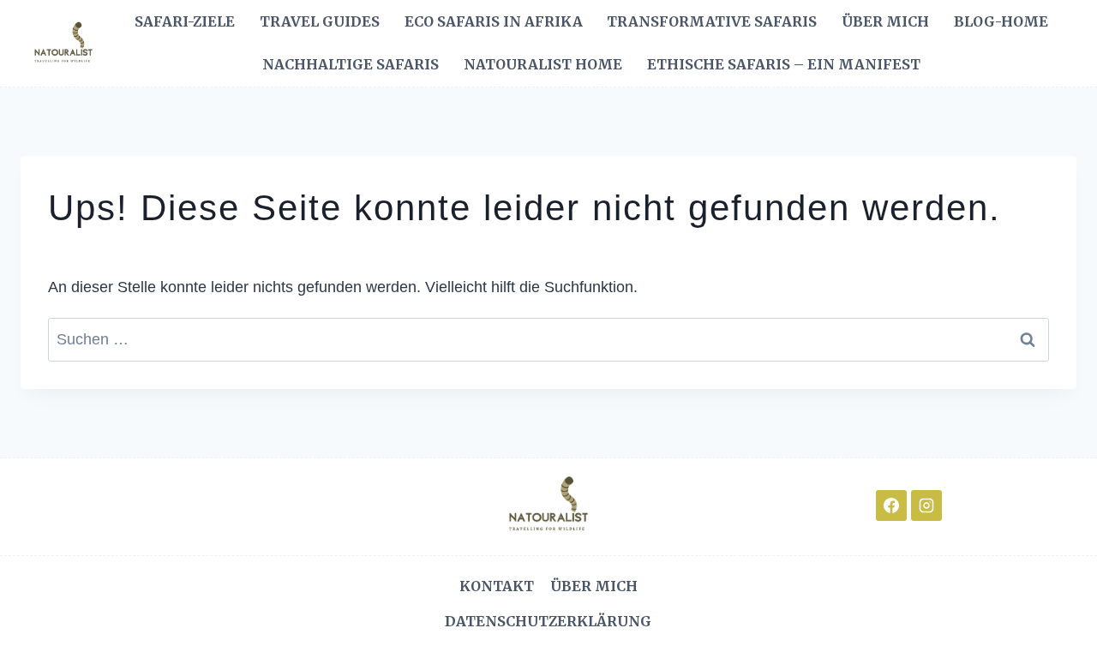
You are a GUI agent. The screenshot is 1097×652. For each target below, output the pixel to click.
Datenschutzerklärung (548, 621)
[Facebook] (891, 505)
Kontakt (496, 586)
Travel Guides (320, 21)
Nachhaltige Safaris (350, 64)
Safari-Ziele (185, 21)
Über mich (885, 21)
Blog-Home (1001, 21)
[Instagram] (926, 505)
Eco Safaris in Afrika (494, 21)
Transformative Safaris (712, 21)
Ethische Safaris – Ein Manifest (783, 64)
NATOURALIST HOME (543, 64)
